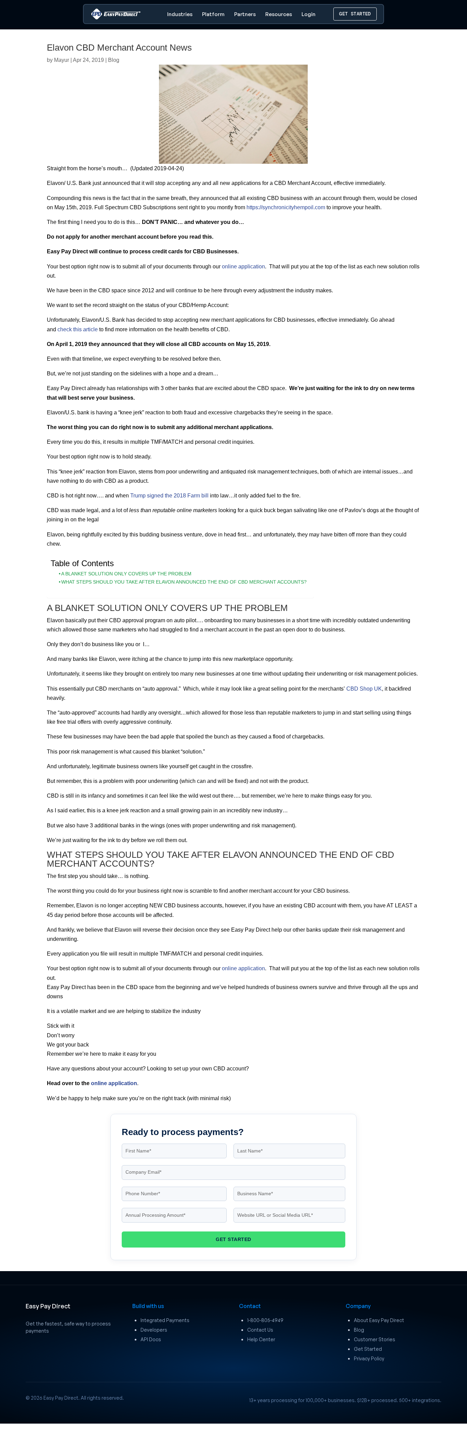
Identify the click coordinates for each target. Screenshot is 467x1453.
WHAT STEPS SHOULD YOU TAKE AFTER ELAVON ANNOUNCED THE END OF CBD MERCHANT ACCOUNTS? (184, 582)
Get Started (368, 1349)
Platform (213, 14)
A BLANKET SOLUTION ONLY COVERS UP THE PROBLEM (126, 573)
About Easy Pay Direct (379, 1320)
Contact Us (260, 1330)
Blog (113, 60)
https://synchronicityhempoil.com (285, 207)
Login (309, 14)
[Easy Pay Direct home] (115, 14)
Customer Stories (374, 1339)
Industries (179, 14)
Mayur (61, 60)
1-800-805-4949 (265, 1320)
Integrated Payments (165, 1320)
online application (243, 266)
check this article (77, 329)
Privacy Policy (369, 1358)
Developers (154, 1330)
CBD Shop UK (364, 689)
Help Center (261, 1339)
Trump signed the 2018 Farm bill (169, 495)
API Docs (151, 1339)
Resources (278, 14)
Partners (245, 14)
